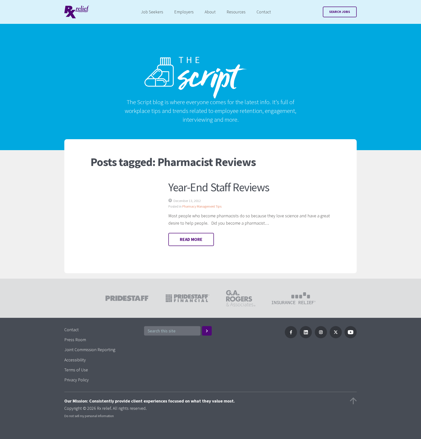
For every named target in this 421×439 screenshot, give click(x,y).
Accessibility (75, 360)
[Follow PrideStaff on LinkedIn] (306, 336)
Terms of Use (76, 370)
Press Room (75, 339)
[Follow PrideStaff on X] (336, 336)
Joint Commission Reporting (89, 349)
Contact (264, 12)
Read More (191, 239)
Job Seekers (152, 12)
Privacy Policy (76, 380)
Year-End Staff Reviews (218, 187)
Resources (236, 12)
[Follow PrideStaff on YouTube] (350, 336)
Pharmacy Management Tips (201, 206)
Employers (184, 12)
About (210, 12)
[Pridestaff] (76, 12)
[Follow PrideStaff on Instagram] (321, 336)
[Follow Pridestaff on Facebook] (291, 336)
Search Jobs (339, 12)
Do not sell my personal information (89, 416)
